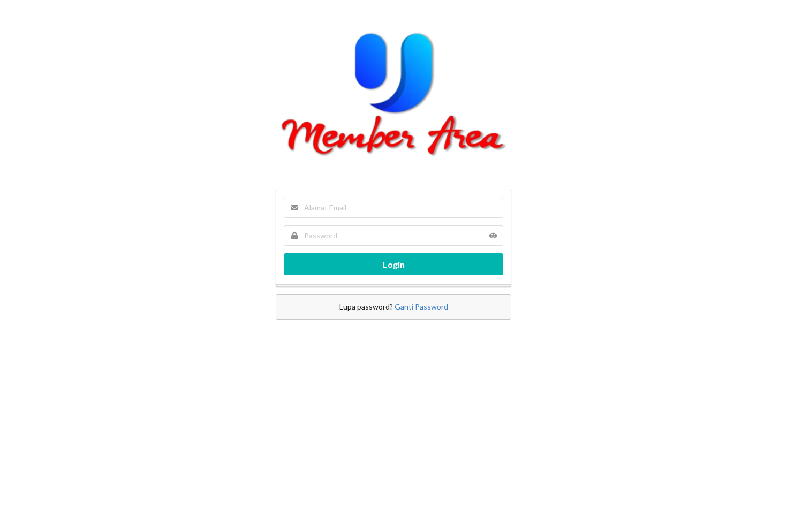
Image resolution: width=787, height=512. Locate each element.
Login (394, 264)
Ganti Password (421, 306)
